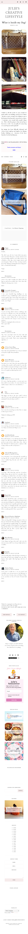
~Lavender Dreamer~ (10, 290)
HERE (5, 142)
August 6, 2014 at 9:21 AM (8, 332)
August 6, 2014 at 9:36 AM (12, 348)
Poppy (6, 248)
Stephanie (7, 422)
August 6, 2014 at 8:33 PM (12, 470)
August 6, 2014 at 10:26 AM (12, 361)
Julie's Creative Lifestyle (14, 12)
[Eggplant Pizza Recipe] (14, 740)
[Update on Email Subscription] (14, 721)
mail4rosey (8, 377)
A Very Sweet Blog (10, 347)
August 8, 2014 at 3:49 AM (12, 517)
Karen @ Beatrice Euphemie (12, 516)
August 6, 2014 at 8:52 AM (12, 291)
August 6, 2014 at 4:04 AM (12, 249)
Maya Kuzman (8, 537)
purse (11, 156)
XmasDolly (8, 469)
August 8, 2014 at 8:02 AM (12, 539)
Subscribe (14, 700)
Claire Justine (8, 406)
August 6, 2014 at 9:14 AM (12, 309)
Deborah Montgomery (11, 453)
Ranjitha (7, 552)
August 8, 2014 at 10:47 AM (12, 553)
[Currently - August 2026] (14, 759)
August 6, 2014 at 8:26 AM (8, 277)
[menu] (2, 2)
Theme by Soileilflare (14, 924)
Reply (2, 271)
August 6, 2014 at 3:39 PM (12, 436)
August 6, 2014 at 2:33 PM (12, 423)
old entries (21, 614)
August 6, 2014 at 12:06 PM (12, 379)
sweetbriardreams (9, 435)
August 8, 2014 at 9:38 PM (12, 569)
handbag (6, 156)
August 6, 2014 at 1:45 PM (11, 393)
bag (2, 156)
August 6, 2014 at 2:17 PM (11, 407)
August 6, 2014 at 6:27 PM (12, 454)
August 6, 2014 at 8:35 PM (12, 496)
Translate (16, 912)
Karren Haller (8, 308)
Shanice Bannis (9, 568)
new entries (6, 614)
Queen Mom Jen (9, 360)
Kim (6, 392)
